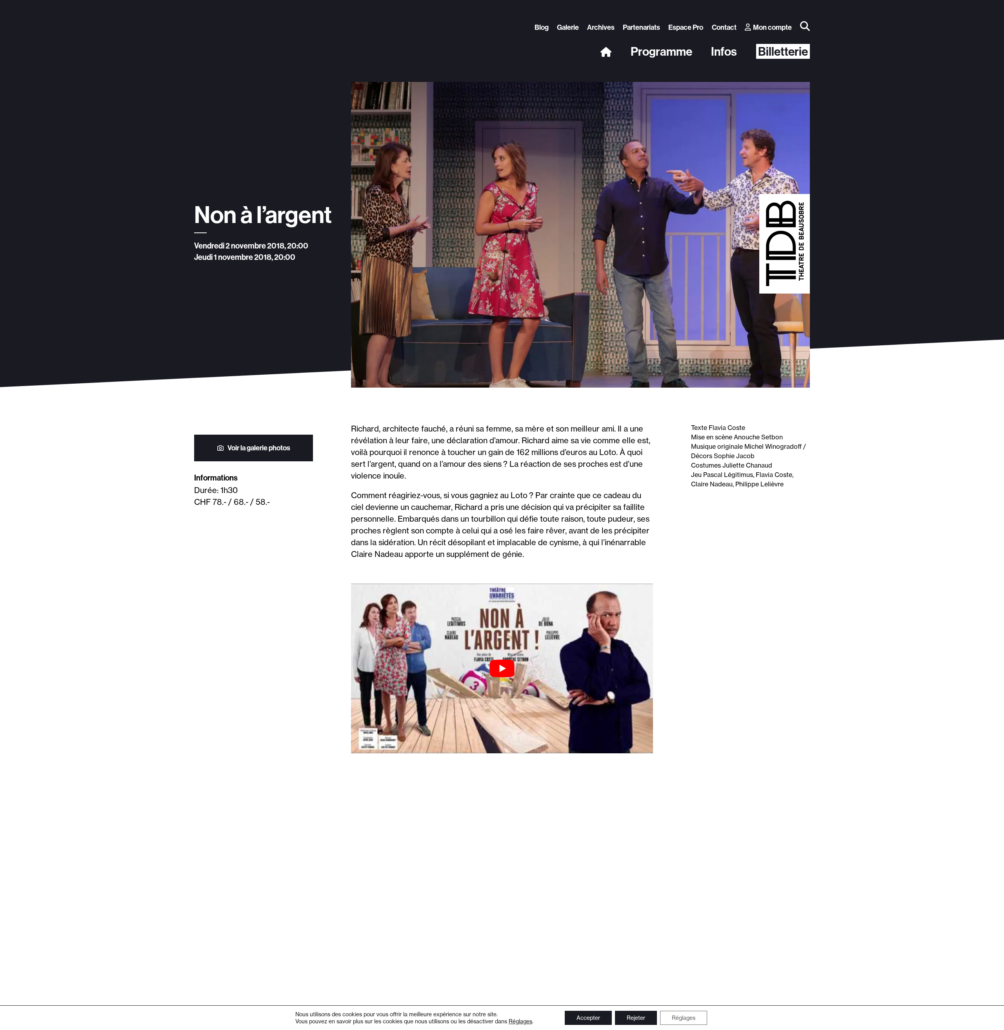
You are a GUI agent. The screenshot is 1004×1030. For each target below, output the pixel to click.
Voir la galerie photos (258, 447)
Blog (542, 27)
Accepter (588, 1017)
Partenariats (641, 27)
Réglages (520, 1021)
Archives (601, 27)
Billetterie (783, 51)
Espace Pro (685, 27)
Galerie (568, 27)
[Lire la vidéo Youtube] (502, 668)
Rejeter (636, 1017)
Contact (724, 27)
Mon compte (772, 27)
